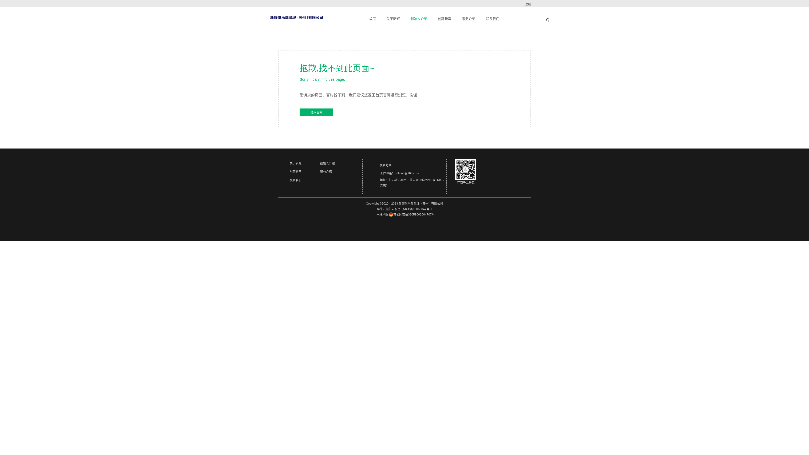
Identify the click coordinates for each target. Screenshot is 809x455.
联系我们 (492, 19)
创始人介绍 (418, 19)
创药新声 (444, 19)
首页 (372, 19)
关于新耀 (393, 19)
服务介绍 (468, 19)
